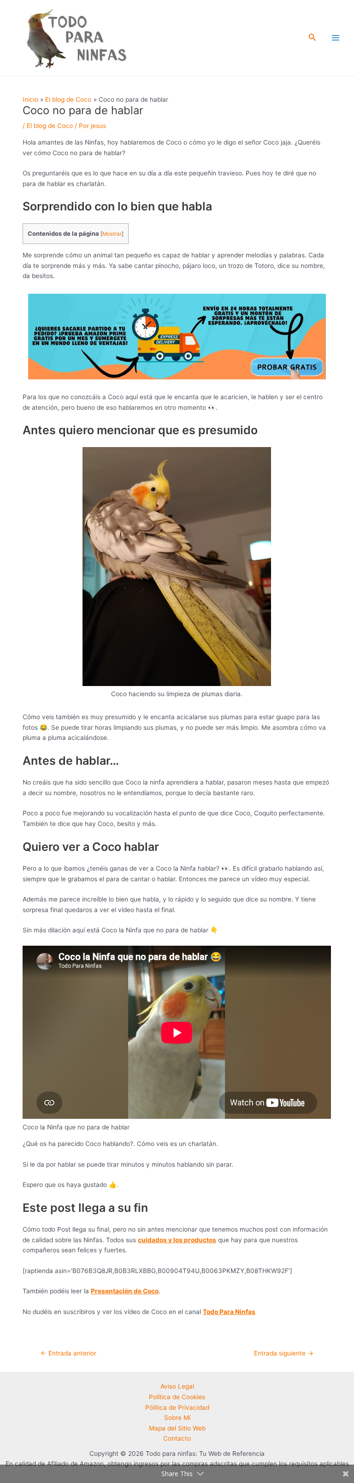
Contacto (177, 1438)
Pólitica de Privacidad (177, 1407)
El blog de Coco (50, 125)
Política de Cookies (177, 1397)
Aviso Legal (177, 1386)
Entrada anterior (68, 1353)
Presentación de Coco (125, 1291)
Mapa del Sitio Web (177, 1428)
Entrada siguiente (283, 1353)
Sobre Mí (177, 1417)
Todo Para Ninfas (229, 1311)
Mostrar (112, 234)
